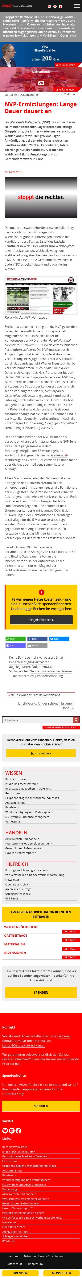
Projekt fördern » (41, 620)
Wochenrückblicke (40, 929)
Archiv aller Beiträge (18, 889)
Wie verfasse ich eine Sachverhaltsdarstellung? (35, 875)
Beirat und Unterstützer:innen (43, 1256)
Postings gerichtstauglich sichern (26, 870)
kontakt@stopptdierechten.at (23, 1045)
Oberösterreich (23, 676)
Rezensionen (40, 955)
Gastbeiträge (40, 938)
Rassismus (12, 807)
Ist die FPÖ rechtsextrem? (21, 784)
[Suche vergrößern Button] (76, 720)
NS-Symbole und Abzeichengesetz (27, 817)
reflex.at (58, 455)
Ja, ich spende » (41, 753)
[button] (16, 639)
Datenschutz (14, 1264)
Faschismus (12, 793)
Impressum (35, 1264)
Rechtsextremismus (18, 779)
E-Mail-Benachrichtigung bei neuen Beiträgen (41, 914)
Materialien (40, 946)
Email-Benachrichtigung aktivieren (36, 659)
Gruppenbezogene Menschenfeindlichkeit (32, 798)
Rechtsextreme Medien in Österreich (28, 788)
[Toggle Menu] (77, 6)
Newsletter (12, 879)
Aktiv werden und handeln (22, 839)
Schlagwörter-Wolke (18, 894)
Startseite (11, 94)
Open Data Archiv (16, 884)
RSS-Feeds (11, 898)
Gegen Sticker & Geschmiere (23, 848)
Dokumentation (29, 94)
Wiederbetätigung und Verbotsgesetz (29, 812)
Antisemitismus (15, 802)
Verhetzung (12, 821)
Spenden (41, 992)
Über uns (12, 1256)
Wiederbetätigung (50, 676)
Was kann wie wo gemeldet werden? (28, 843)
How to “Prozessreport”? (20, 853)
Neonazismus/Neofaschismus (51, 671)
